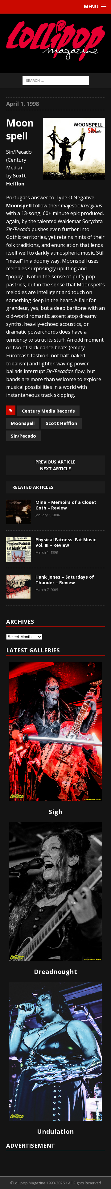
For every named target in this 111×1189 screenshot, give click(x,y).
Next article (55, 469)
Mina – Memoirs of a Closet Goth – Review (65, 505)
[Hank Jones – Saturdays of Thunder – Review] (18, 594)
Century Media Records (48, 411)
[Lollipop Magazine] (55, 40)
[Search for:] (56, 80)
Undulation (55, 1131)
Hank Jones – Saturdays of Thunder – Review (64, 579)
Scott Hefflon (61, 423)
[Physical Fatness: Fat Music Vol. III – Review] (18, 557)
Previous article (55, 462)
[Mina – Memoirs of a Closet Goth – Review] (18, 519)
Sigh (56, 812)
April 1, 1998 (22, 103)
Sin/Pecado (23, 436)
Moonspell (23, 423)
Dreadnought (55, 971)
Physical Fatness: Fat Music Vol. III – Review (65, 542)
